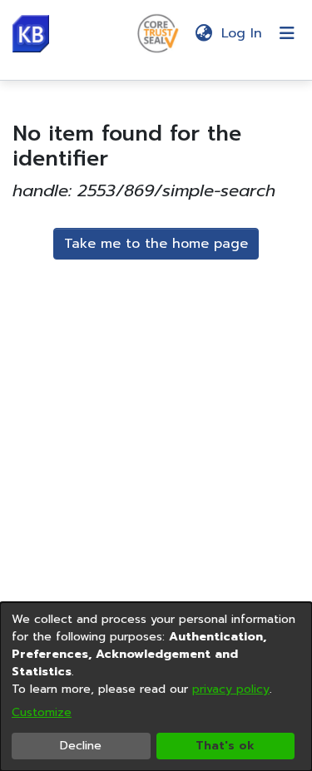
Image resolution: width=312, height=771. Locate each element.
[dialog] (156, 686)
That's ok (225, 745)
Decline (81, 745)
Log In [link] (242, 33)
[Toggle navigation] (287, 33)
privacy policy (231, 689)
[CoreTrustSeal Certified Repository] (158, 32)
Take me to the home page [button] (156, 244)
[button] (30, 34)
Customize (42, 712)
